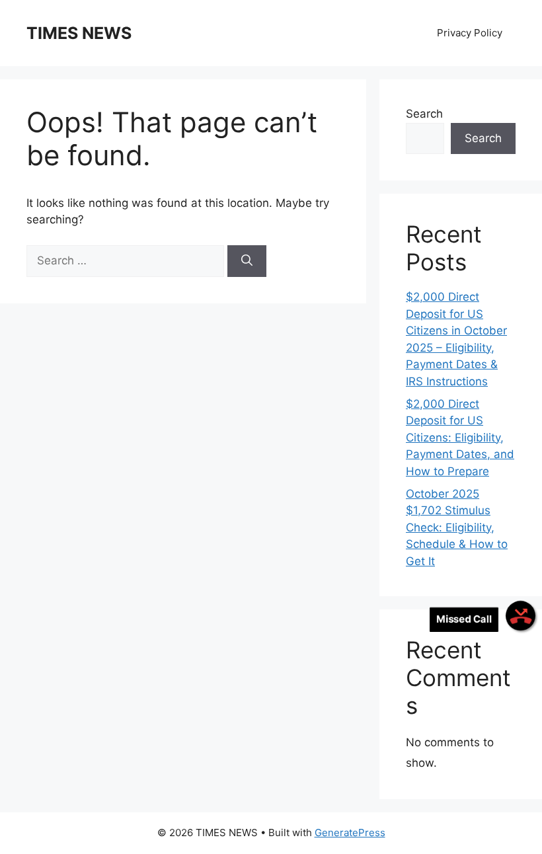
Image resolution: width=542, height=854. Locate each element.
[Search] (246, 261)
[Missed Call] (520, 616)
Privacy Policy (469, 32)
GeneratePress (350, 832)
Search (424, 113)
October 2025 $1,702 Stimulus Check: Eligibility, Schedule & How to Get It (457, 527)
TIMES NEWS (79, 33)
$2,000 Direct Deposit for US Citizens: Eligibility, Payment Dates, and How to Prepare (460, 437)
